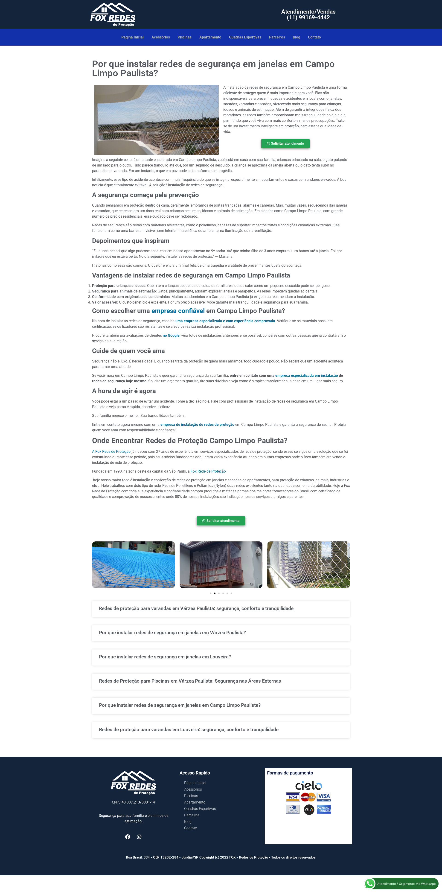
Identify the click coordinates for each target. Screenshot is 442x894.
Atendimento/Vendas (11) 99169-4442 (308, 14)
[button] (210, 593)
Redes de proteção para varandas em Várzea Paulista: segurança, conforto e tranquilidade (196, 608)
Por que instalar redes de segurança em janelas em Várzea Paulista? (172, 632)
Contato (314, 37)
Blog (296, 37)
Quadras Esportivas (245, 37)
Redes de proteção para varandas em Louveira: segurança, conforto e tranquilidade (189, 729)
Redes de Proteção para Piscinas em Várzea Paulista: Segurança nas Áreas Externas (190, 681)
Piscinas (185, 37)
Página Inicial (132, 37)
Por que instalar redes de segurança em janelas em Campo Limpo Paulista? (180, 705)
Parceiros (277, 37)
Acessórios (160, 37)
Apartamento (210, 37)
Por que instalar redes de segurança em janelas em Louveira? (165, 657)
